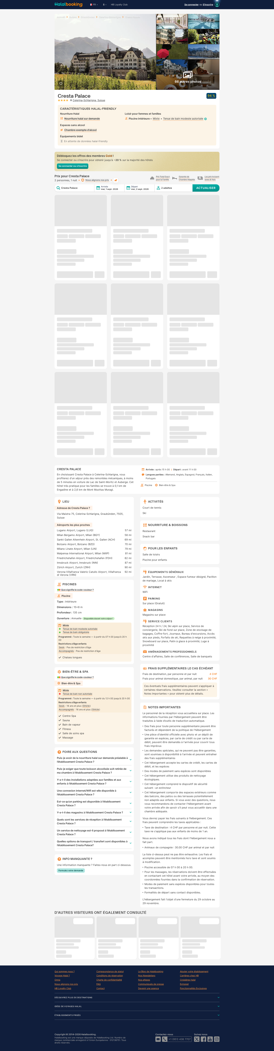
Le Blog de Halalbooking (150, 971)
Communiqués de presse (151, 984)
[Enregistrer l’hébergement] (61, 83)
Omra (57, 980)
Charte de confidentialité (109, 980)
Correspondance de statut (110, 971)
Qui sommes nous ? (65, 971)
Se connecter (191, 4)
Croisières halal (188, 980)
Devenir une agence (148, 988)
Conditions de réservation (109, 975)
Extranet (184, 984)
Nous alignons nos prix (66, 984)
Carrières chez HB (189, 975)
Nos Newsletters (146, 975)
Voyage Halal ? (62, 975)
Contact (100, 988)
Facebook (203, 1039)
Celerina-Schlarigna (110, 17)
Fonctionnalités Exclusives (193, 988)
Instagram (216, 1039)
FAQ (98, 984)
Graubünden (88, 17)
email (158, 1039)
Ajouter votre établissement (194, 971)
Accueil (61, 17)
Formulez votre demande (71, 870)
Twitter (196, 1039)
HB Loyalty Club (119, 4)
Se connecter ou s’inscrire (73, 166)
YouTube (210, 1039)
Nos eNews (144, 980)
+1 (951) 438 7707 (180, 1039)
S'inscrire (208, 4)
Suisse (73, 17)
